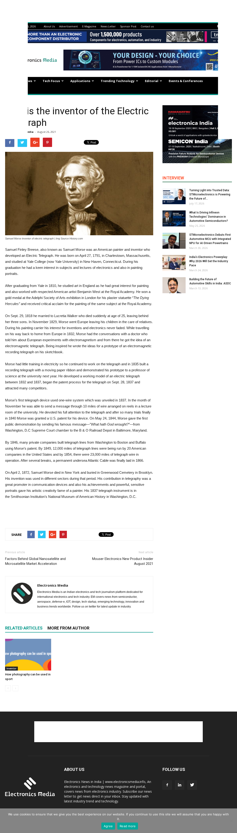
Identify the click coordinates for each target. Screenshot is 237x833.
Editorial (151, 81)
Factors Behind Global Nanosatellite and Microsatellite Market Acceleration (35, 561)
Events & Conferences (186, 81)
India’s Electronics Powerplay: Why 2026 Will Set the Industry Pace (208, 261)
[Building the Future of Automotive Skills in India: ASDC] (174, 285)
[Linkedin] (179, 785)
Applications (80, 81)
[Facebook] (217, 26)
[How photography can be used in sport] (28, 655)
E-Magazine (89, 26)
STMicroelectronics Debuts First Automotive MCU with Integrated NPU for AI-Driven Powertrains (210, 239)
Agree (108, 826)
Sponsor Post (128, 26)
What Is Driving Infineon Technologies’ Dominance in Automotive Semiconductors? (208, 217)
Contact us (147, 26)
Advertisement (68, 26)
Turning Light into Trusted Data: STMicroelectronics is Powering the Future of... (209, 194)
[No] (231, 820)
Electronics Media (52, 585)
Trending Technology (117, 81)
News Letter (108, 26)
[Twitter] (192, 785)
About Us (49, 26)
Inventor (11, 668)
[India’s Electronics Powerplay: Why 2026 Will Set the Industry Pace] (174, 263)
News (28, 81)
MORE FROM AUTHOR (68, 628)
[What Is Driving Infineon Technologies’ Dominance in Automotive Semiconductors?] (174, 218)
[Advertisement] (79, 513)
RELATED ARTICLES (24, 628)
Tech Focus (51, 81)
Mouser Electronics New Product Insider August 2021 (122, 561)
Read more (128, 826)
